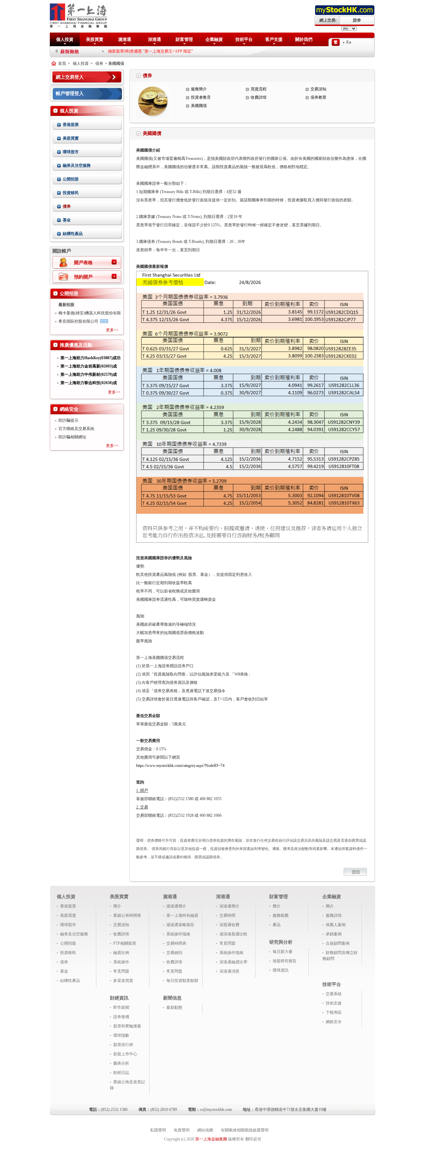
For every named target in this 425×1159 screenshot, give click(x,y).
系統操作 (121, 962)
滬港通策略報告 (180, 924)
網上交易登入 (70, 77)
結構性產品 (73, 233)
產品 (277, 924)
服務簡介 (199, 89)
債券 (99, 63)
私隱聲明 (158, 1130)
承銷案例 (334, 934)
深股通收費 (229, 924)
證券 (357, 20)
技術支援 (334, 1003)
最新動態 (174, 1007)
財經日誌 (121, 1072)
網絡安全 (334, 1021)
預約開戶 (83, 276)
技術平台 (244, 39)
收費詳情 (259, 97)
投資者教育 (201, 97)
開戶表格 (83, 262)
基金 (67, 220)
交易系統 (334, 994)
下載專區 (334, 1012)
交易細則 (174, 952)
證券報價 (121, 1016)
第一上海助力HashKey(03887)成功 (90, 358)
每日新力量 (283, 951)
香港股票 (71, 124)
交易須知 (318, 89)
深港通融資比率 (233, 962)
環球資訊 (281, 970)
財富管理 (184, 39)
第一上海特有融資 (182, 915)
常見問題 (121, 971)
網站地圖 (205, 1130)
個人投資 (64, 39)
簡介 (117, 906)
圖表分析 (121, 1063)
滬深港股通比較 (233, 934)
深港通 (154, 39)
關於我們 (303, 39)
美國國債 (199, 105)
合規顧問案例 (338, 943)
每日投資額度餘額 (182, 980)
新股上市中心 (125, 1054)
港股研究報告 (285, 961)
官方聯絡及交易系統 (76, 428)
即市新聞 (121, 1007)
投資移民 (71, 192)
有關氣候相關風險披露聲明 (245, 1130)
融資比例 (121, 952)
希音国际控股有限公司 (78, 321)
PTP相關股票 (124, 943)
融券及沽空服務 (77, 165)
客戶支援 (274, 39)
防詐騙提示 (68, 420)
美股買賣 (94, 39)
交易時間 (227, 915)
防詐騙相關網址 (72, 437)
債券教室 (318, 97)
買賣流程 (259, 89)
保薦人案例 (336, 924)
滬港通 (124, 39)
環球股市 (71, 152)
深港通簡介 (229, 906)
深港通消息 (229, 971)
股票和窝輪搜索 (127, 1026)
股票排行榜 (123, 1044)
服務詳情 (334, 915)
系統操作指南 (178, 934)
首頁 (62, 63)
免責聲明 (182, 1130)
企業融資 (214, 39)
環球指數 (121, 1035)
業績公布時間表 (127, 915)
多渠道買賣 (123, 980)
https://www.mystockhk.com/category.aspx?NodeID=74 (180, 765)
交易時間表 (176, 943)
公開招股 (71, 179)
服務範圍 (281, 915)
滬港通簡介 (176, 906)
